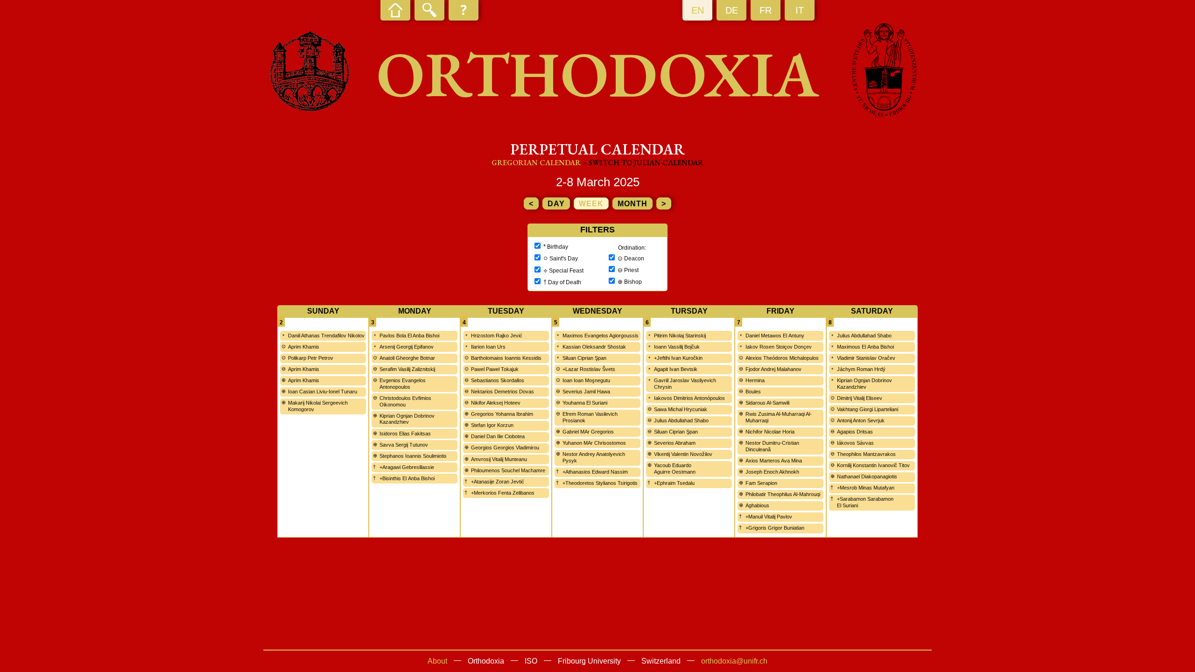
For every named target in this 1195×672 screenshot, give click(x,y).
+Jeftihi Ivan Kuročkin (678, 358)
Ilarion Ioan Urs (488, 347)
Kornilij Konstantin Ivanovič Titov (873, 465)
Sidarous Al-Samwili (767, 403)
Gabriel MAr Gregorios (588, 431)
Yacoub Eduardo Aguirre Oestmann (675, 468)
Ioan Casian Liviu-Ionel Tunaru (322, 391)
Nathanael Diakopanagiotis (867, 476)
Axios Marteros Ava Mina (773, 460)
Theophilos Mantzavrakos (866, 454)
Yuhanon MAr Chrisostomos (594, 443)
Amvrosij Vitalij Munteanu (499, 459)
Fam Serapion (761, 483)
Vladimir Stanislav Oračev (866, 358)
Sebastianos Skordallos (497, 380)
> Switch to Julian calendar (643, 163)
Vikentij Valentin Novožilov (683, 454)
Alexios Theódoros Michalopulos (782, 358)
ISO (531, 661)
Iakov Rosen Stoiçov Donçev (778, 347)
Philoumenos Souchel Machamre (508, 470)
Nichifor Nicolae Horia (769, 431)
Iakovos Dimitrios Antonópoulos (689, 398)
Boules (753, 391)
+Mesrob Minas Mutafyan (865, 487)
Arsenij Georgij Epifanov (407, 347)
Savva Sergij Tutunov (404, 445)
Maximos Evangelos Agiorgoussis (600, 335)
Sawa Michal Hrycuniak (680, 409)
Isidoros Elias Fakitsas (405, 433)
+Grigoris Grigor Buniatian (774, 528)
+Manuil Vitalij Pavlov (768, 516)
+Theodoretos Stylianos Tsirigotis (600, 483)
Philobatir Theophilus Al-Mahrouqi (782, 494)
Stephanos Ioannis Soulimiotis (413, 456)
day (556, 204)
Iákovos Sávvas (855, 443)
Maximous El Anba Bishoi (865, 347)
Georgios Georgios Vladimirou (505, 447)
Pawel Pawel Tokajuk (495, 369)
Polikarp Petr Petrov (310, 358)
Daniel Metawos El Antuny (774, 335)
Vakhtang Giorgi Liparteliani (867, 409)
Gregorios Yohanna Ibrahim (502, 414)
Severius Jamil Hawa (586, 391)
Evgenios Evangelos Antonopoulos (403, 384)
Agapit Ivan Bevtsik (675, 369)
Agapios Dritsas (855, 431)
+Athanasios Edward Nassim (595, 472)
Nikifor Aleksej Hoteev (495, 403)
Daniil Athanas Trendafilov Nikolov (326, 335)
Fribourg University (589, 661)
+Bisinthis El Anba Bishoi (407, 478)
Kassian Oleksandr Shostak (594, 347)
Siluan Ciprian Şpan (584, 358)
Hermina (755, 380)
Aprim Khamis (303, 347)
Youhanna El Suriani (584, 403)
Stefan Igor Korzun (492, 425)
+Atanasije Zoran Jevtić (497, 481)
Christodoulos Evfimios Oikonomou (405, 401)
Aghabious (757, 505)
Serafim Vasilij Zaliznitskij (407, 369)
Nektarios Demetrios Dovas (502, 391)
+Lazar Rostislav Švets (588, 369)
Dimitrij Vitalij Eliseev (859, 398)
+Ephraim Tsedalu (674, 483)
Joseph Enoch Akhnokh (772, 472)
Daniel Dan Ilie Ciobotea (498, 436)
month (632, 204)
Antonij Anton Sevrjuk (861, 420)
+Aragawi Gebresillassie (407, 467)
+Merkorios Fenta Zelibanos (502, 493)
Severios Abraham (675, 443)
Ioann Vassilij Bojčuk (677, 347)
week (591, 204)
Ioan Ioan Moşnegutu (586, 380)
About (437, 661)
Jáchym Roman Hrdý (861, 369)
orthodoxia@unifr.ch (734, 661)
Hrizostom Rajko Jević (496, 335)
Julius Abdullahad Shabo (681, 420)
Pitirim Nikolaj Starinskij (680, 335)
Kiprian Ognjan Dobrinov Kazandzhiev (407, 419)
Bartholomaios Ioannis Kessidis (506, 358)
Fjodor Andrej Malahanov (773, 369)
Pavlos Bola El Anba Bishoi (409, 335)
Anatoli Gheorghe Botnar (407, 358)
